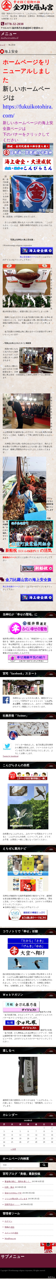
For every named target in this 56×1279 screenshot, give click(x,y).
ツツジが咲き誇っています (16, 1199)
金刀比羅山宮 (28, 5)
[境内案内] (28, 1076)
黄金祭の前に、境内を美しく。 (18, 1181)
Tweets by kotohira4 (10, 756)
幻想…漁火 (9, 1187)
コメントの (11, 1233)
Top (53, 1276)
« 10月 (13, 1149)
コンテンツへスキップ (9, 38)
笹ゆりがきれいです (13, 1193)
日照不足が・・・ (12, 1204)
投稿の (9, 1227)
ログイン (8, 1221)
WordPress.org (10, 1239)
